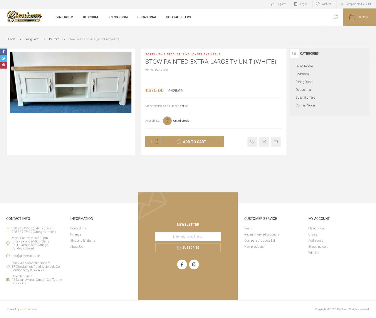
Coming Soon (305, 105)
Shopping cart (318, 246)
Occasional (304, 89)
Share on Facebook (3, 52)
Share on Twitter (3, 58)
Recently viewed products (261, 234)
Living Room (304, 66)
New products (254, 246)
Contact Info (78, 228)
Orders (313, 234)
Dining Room (305, 82)
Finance (75, 234)
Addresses (315, 240)
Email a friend (276, 142)
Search (249, 228)
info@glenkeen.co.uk (26, 255)
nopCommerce (28, 309)
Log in (303, 4)
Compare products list (358, 4)
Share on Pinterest (3, 65)
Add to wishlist (252, 142)
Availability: (152, 120)
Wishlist (313, 252)
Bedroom (302, 74)
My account (316, 228)
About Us (76, 246)
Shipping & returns (82, 240)
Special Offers (305, 97)
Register (281, 4)
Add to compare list (264, 142)
